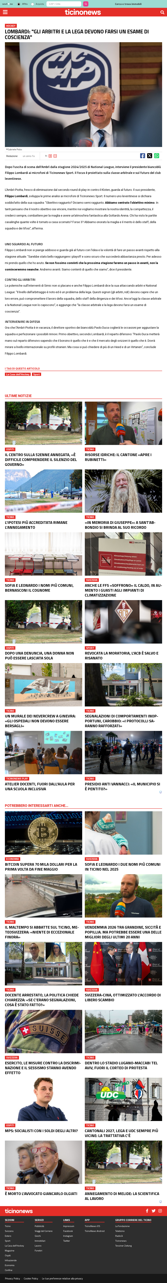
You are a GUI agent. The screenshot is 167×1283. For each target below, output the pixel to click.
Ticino (8, 1226)
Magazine (9, 1250)
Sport (36, 374)
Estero (8, 1236)
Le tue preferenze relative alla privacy (62, 1278)
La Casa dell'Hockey (17, 374)
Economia (9, 1265)
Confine (8, 1270)
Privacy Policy (12, 1278)
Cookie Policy (31, 1278)
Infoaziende (11, 1260)
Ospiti (8, 1255)
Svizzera (9, 1231)
